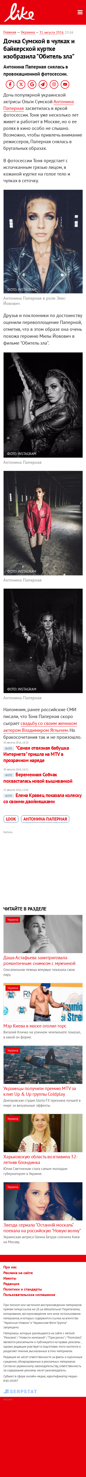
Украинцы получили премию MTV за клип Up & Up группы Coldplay (39, 1091)
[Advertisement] (43, 868)
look (11, 819)
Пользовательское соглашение (29, 1294)
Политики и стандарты (22, 1289)
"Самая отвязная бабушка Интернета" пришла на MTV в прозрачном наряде (36, 754)
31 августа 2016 (51, 32)
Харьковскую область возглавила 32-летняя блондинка (40, 1159)
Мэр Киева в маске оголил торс (34, 1026)
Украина (28, 32)
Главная (9, 32)
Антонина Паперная (45, 819)
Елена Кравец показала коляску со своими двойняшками (42, 798)
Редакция (11, 1283)
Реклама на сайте (18, 1272)
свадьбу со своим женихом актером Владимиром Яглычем (40, 726)
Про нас (10, 1267)
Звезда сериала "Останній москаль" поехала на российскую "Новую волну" (42, 1228)
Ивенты (9, 1278)
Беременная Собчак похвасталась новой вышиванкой (37, 777)
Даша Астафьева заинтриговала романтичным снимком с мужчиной (39, 960)
